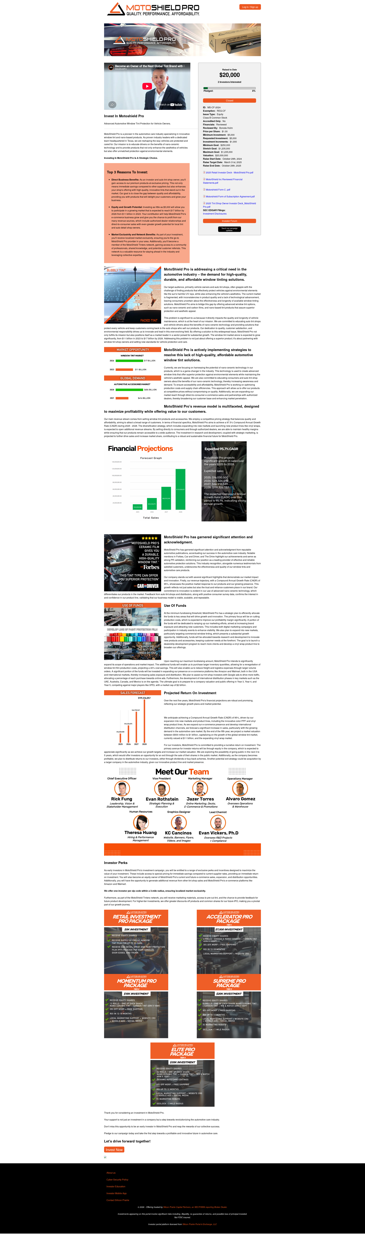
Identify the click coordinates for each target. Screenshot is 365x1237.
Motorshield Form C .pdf (218, 189)
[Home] (153, 9)
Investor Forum (229, 220)
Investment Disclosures (215, 213)
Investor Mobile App (117, 1193)
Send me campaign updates (230, 229)
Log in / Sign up (250, 7)
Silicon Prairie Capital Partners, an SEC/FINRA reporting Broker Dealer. (195, 1207)
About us (111, 1172)
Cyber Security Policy (117, 1179)
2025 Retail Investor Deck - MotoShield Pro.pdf (229, 172)
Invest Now (114, 1149)
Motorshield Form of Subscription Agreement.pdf (230, 196)
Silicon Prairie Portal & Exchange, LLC (199, 1224)
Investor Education (116, 1186)
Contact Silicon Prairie (118, 1200)
